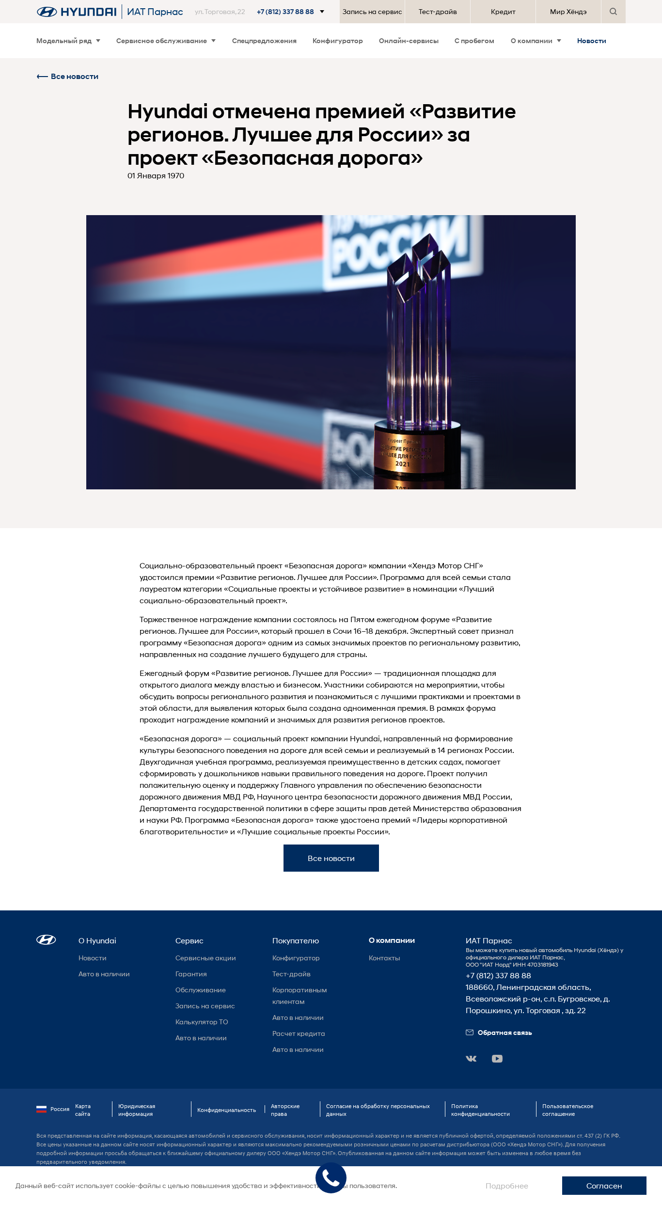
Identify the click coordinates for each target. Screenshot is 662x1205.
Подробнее (507, 1185)
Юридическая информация (136, 1109)
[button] (261, 11)
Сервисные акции (205, 958)
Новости (591, 40)
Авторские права (285, 1109)
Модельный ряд (64, 40)
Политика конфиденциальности (480, 1109)
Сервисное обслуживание (161, 40)
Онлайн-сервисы (409, 40)
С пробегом (474, 40)
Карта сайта (83, 1109)
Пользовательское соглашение (567, 1109)
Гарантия (191, 974)
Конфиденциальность (226, 1109)
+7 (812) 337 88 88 (498, 975)
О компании (531, 40)
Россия (59, 1108)
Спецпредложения (264, 40)
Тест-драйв (438, 11)
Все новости (74, 76)
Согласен (604, 1185)
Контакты (384, 958)
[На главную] (76, 11)
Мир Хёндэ (568, 11)
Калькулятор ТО (201, 1021)
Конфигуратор (338, 40)
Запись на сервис (372, 11)
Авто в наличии (104, 974)
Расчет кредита (298, 1033)
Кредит (503, 11)
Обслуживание (200, 990)
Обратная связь (505, 1032)
